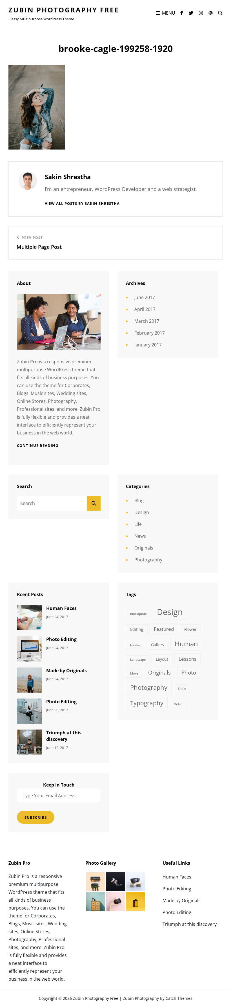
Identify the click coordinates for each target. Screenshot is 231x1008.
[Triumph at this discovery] (29, 742)
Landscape (138, 660)
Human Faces (61, 608)
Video (178, 704)
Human (186, 643)
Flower (190, 629)
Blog (139, 500)
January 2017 (148, 345)
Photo (188, 672)
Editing (136, 629)
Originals (143, 548)
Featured (164, 629)
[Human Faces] (29, 617)
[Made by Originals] (29, 679)
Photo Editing (61, 639)
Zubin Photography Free (63, 9)
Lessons (187, 659)
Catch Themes (179, 998)
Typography (146, 703)
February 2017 (149, 333)
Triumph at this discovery (63, 736)
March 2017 (146, 321)
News (140, 536)
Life (138, 524)
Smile (182, 689)
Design (141, 512)
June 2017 (144, 297)
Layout (162, 659)
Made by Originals (66, 670)
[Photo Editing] (29, 648)
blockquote (138, 614)
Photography (148, 560)
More (134, 673)
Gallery (157, 644)
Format (135, 645)
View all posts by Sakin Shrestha (82, 203)
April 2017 (145, 309)
